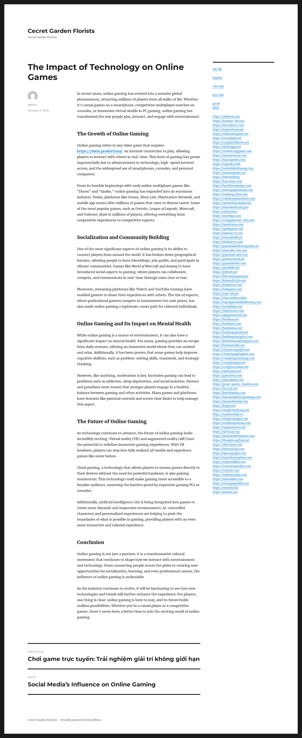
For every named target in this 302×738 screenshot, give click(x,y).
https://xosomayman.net (229, 172)
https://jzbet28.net (225, 272)
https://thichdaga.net (227, 147)
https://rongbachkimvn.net (231, 142)
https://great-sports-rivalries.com (235, 384)
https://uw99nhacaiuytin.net (232, 203)
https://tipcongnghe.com (229, 453)
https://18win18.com (226, 116)
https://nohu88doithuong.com (233, 168)
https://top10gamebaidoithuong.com (237, 302)
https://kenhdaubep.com (229, 393)
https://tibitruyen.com (227, 444)
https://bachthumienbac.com (232, 185)
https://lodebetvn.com (227, 285)
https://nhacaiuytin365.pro (231, 207)
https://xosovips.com (227, 216)
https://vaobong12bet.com (230, 194)
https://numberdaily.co (228, 414)
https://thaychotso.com (228, 311)
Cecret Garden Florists (61, 30)
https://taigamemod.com (229, 427)
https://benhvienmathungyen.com (235, 341)
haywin (217, 78)
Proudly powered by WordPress (81, 720)
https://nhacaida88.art (227, 237)
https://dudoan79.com (228, 233)
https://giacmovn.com (227, 375)
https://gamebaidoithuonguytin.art (236, 246)
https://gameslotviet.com (229, 263)
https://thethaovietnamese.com (234, 436)
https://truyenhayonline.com (232, 466)
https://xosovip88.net (227, 138)
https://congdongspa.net (229, 362)
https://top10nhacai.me (228, 129)
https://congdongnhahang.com (234, 358)
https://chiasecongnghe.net (231, 349)
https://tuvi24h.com (226, 470)
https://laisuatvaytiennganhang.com (237, 397)
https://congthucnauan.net (231, 367)
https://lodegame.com (227, 289)
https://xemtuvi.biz (225, 488)
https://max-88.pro (226, 293)
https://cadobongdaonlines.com (234, 198)
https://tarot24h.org (226, 431)
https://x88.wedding (226, 177)
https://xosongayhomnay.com (233, 190)
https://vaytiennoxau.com (230, 475)
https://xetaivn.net (225, 492)
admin (32, 104)
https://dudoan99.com (228, 242)
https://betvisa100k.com (229, 345)
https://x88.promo (225, 211)
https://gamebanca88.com (230, 254)
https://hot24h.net (225, 388)
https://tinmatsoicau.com (230, 155)
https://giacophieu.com (228, 380)
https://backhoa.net (226, 319)
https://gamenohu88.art (229, 259)
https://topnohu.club (226, 164)
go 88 (216, 103)
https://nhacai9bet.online (230, 298)
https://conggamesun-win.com (234, 220)
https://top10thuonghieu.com (232, 457)
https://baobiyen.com (227, 324)
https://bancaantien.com (229, 160)
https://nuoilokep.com (227, 306)
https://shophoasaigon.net (230, 418)
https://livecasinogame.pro (230, 276)
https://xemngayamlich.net (231, 483)
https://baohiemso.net (227, 328)
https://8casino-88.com (228, 121)
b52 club (218, 95)
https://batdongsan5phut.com (233, 336)
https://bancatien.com (227, 181)
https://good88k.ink (226, 267)
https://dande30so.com (228, 224)
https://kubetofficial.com (229, 280)
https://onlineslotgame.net (230, 134)
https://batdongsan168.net (230, 332)
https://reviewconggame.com (232, 151)
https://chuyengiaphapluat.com (233, 354)
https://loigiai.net (224, 406)
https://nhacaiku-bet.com (230, 250)
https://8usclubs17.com (228, 125)
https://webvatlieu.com (228, 479)
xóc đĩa (217, 69)
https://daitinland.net (227, 371)
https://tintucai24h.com (228, 449)
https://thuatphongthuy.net (231, 440)
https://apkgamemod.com (230, 315)
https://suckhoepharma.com (232, 423)
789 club (218, 86)
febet (216, 108)
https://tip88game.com (228, 229)
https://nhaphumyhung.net (231, 410)
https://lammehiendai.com (230, 401)
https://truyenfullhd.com (229, 462)
